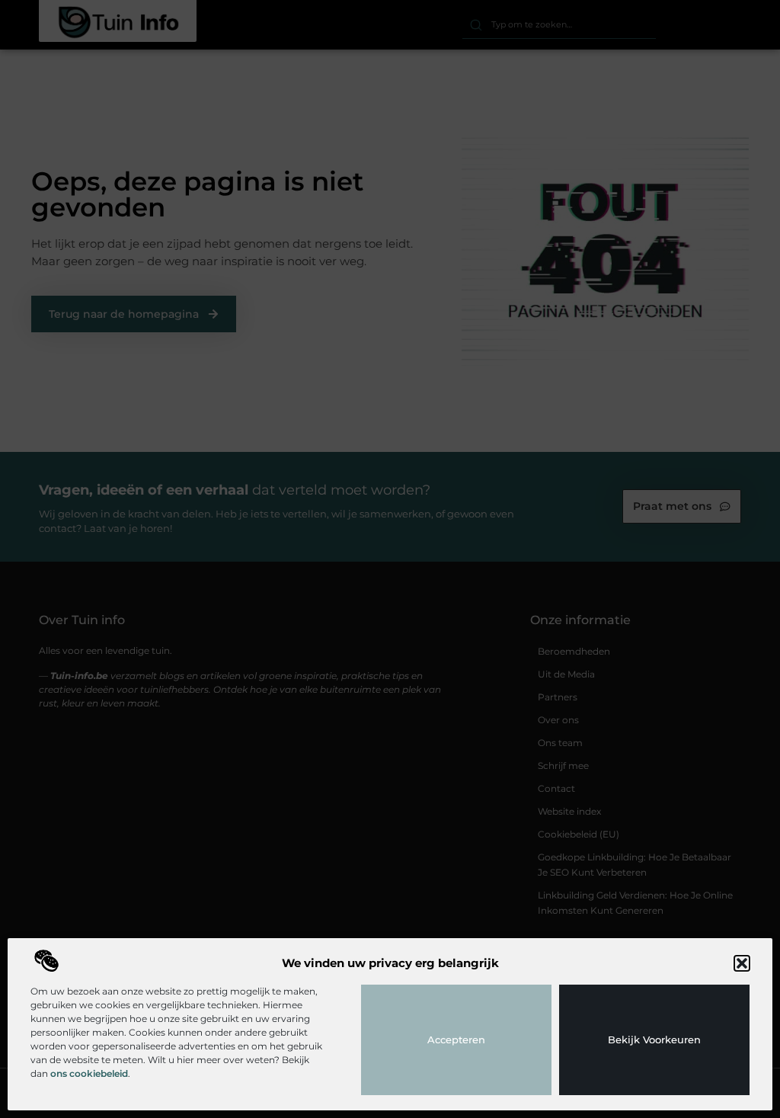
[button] (742, 963)
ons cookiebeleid (89, 1073)
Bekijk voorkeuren (654, 1039)
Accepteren (456, 1039)
